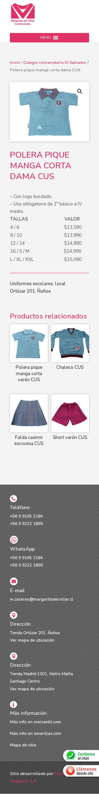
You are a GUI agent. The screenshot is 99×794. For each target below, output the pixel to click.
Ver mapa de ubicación (32, 640)
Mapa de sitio (23, 745)
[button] (45, 37)
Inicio (15, 62)
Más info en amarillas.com (35, 733)
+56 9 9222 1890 (26, 523)
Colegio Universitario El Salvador (54, 62)
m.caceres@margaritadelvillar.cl (41, 599)
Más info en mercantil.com (35, 722)
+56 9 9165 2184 (26, 516)
